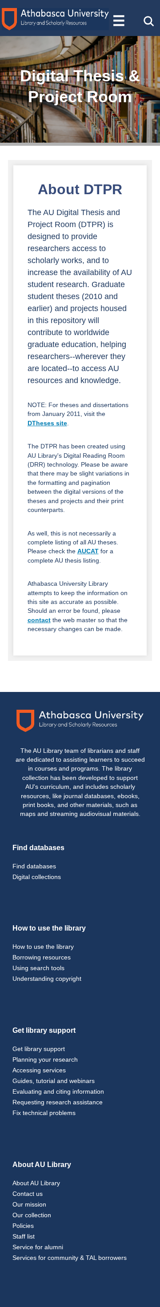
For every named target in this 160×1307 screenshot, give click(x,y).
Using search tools (38, 967)
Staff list (23, 1236)
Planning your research (45, 1059)
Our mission (29, 1204)
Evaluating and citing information (58, 1091)
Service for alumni (37, 1247)
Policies (23, 1225)
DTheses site (47, 423)
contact (39, 620)
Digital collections (36, 876)
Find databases (34, 866)
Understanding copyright (46, 978)
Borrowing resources (41, 957)
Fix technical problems (44, 1112)
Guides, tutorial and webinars (53, 1080)
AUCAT (88, 551)
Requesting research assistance (57, 1102)
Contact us (27, 1193)
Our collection (31, 1215)
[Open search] (148, 21)
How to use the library (43, 946)
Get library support (38, 1048)
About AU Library (36, 1183)
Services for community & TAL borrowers (69, 1257)
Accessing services (39, 1070)
